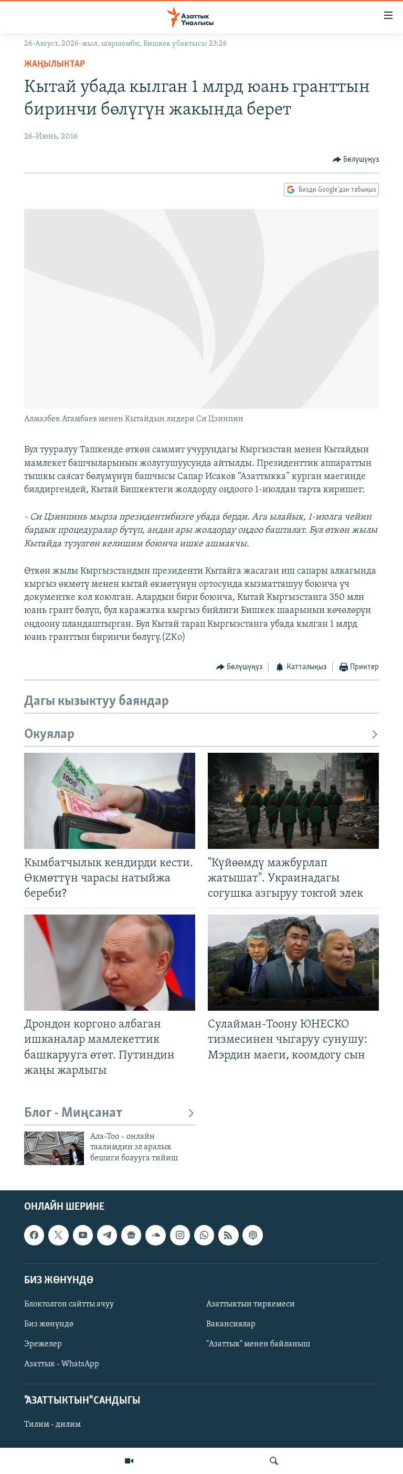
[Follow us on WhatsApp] (204, 1235)
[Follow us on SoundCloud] (155, 1235)
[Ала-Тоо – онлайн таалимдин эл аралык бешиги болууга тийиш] (54, 1148)
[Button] (356, 160)
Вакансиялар (231, 1324)
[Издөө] (274, 1461)
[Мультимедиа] (129, 1461)
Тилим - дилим (52, 1424)
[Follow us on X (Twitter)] (58, 1235)
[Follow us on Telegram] (107, 1235)
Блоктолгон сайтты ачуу (69, 1304)
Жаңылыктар (54, 64)
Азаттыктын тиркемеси (250, 1304)
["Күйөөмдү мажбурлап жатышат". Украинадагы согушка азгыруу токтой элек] (293, 801)
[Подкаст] (252, 1235)
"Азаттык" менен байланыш (258, 1344)
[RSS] (228, 1235)
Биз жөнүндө (48, 1324)
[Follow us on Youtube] (83, 1235)
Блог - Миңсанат (73, 1113)
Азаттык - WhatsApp (61, 1364)
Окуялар (49, 735)
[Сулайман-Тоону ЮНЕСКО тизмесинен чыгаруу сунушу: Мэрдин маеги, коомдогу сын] (293, 963)
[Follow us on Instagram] (180, 1235)
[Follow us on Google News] (131, 1235)
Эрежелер (43, 1344)
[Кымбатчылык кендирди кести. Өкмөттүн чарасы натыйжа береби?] (109, 801)
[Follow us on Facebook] (34, 1235)
